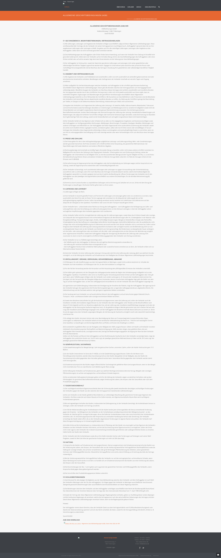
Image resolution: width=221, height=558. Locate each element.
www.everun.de (143, 542)
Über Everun (121, 7)
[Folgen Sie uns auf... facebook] (140, 548)
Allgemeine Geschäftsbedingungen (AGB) (128, 555)
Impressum (156, 555)
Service (138, 7)
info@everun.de (144, 544)
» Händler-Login (110, 547)
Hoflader (131, 7)
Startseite (130, 19)
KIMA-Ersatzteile (150, 7)
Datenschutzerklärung (145, 555)
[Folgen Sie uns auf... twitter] (143, 548)
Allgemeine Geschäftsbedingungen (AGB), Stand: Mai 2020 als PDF (101, 523)
